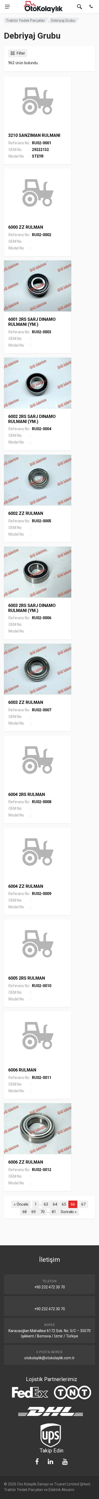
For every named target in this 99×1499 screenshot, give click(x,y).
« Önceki (21, 1204)
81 (54, 1211)
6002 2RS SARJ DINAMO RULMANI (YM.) (32, 419)
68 (24, 1211)
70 (42, 1211)
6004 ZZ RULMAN (25, 886)
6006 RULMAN (22, 1070)
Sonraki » (69, 1211)
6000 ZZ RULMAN (25, 227)
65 (64, 1204)
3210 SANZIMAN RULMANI (34, 135)
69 (33, 1211)
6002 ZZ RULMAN (25, 513)
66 (73, 1204)
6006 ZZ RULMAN (25, 1162)
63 (46, 1204)
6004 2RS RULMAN (26, 794)
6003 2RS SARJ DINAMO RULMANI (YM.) (32, 608)
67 (83, 1204)
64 (55, 1204)
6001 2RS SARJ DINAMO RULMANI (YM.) (32, 322)
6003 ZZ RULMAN (25, 702)
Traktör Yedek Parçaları (25, 20)
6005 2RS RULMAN (26, 978)
